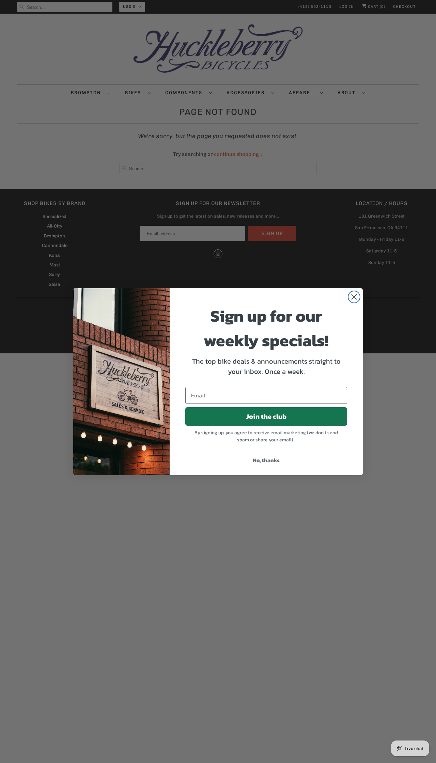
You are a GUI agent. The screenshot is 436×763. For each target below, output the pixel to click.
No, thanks (266, 460)
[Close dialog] (354, 297)
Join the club (266, 416)
